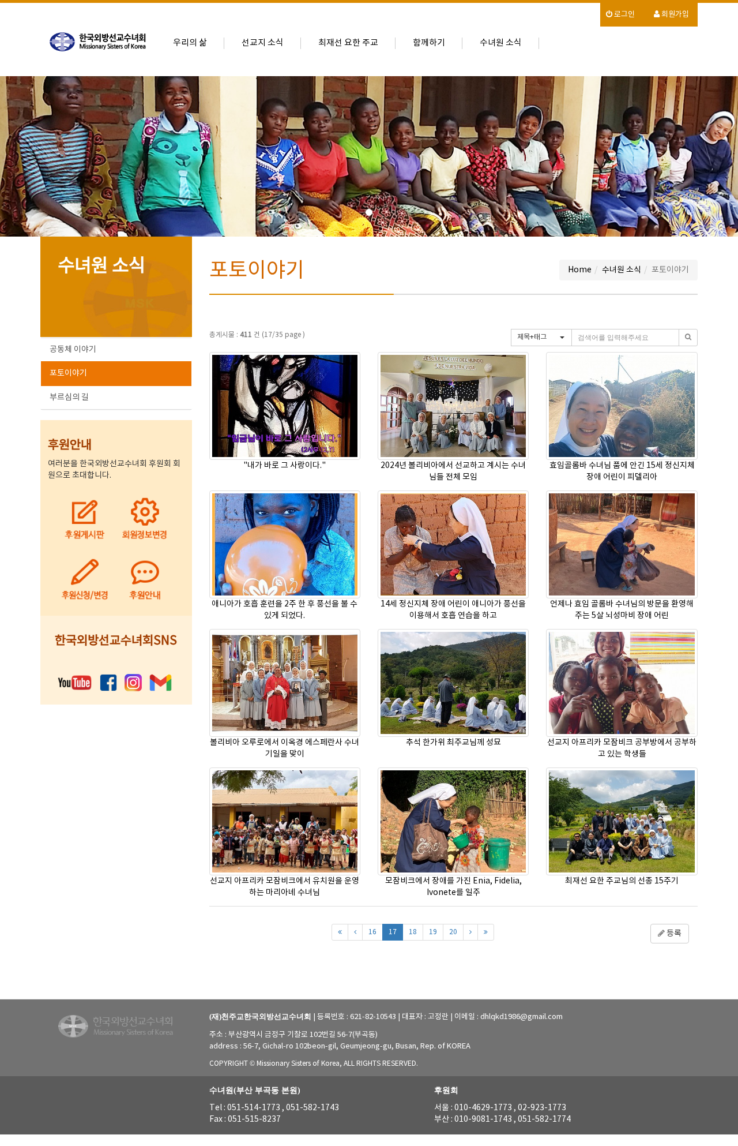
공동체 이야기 (73, 349)
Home (580, 270)
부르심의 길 (69, 397)
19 (433, 932)
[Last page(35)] (485, 932)
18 (413, 932)
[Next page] (470, 932)
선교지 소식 (263, 43)
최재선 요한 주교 (348, 43)
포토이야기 (68, 373)
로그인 (623, 14)
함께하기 (429, 43)
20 (453, 932)
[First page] (340, 932)
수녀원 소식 (501, 43)
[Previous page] (355, 932)
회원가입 (674, 14)
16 (372, 932)
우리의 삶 (190, 43)
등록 (673, 933)
